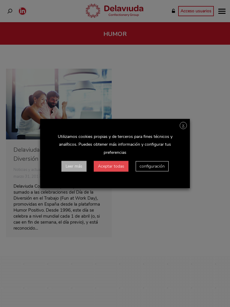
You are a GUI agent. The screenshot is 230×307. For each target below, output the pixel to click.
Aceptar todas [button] (111, 166)
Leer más (74, 166)
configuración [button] (152, 166)
